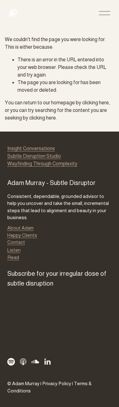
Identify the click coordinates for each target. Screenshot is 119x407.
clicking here (95, 102)
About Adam (20, 228)
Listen (14, 250)
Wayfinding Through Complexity (42, 163)
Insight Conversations (31, 148)
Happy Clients (22, 235)
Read (13, 257)
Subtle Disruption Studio (34, 156)
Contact (16, 242)
